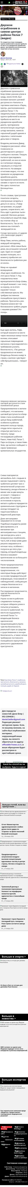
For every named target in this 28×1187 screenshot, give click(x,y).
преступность (5, 682)
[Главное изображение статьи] (14, 78)
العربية (14, 4)
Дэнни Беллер (6, 58)
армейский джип (20, 684)
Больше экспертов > (14, 1081)
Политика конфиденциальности (20, 1133)
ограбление (21, 680)
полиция (3, 686)
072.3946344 (18, 1180)
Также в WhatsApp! (19, 1128)
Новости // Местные (7, 19)
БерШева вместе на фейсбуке (20, 1157)
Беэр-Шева (7, 680)
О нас (7, 1136)
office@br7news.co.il (21, 1182)
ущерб (9, 686)
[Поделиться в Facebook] (5, 64)
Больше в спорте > (14, 956)
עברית (14, 2)
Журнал (7, 1144)
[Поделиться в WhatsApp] (2, 64)
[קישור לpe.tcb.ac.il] (6, 691)
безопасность (14, 682)
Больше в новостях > (9, 1017)
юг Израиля (15, 686)
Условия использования (19, 1139)
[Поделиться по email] (22, 64)
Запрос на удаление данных (20, 1144)
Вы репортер (22, 1148)
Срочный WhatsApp (6, 1128)
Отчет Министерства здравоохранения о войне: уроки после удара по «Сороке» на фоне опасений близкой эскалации (13, 829)
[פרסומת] (14, 7)
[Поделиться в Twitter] (14, 64)
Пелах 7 (14, 680)
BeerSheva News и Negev (19, 1152)
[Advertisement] (14, 384)
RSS (6, 1147)
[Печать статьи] (2, 66)
